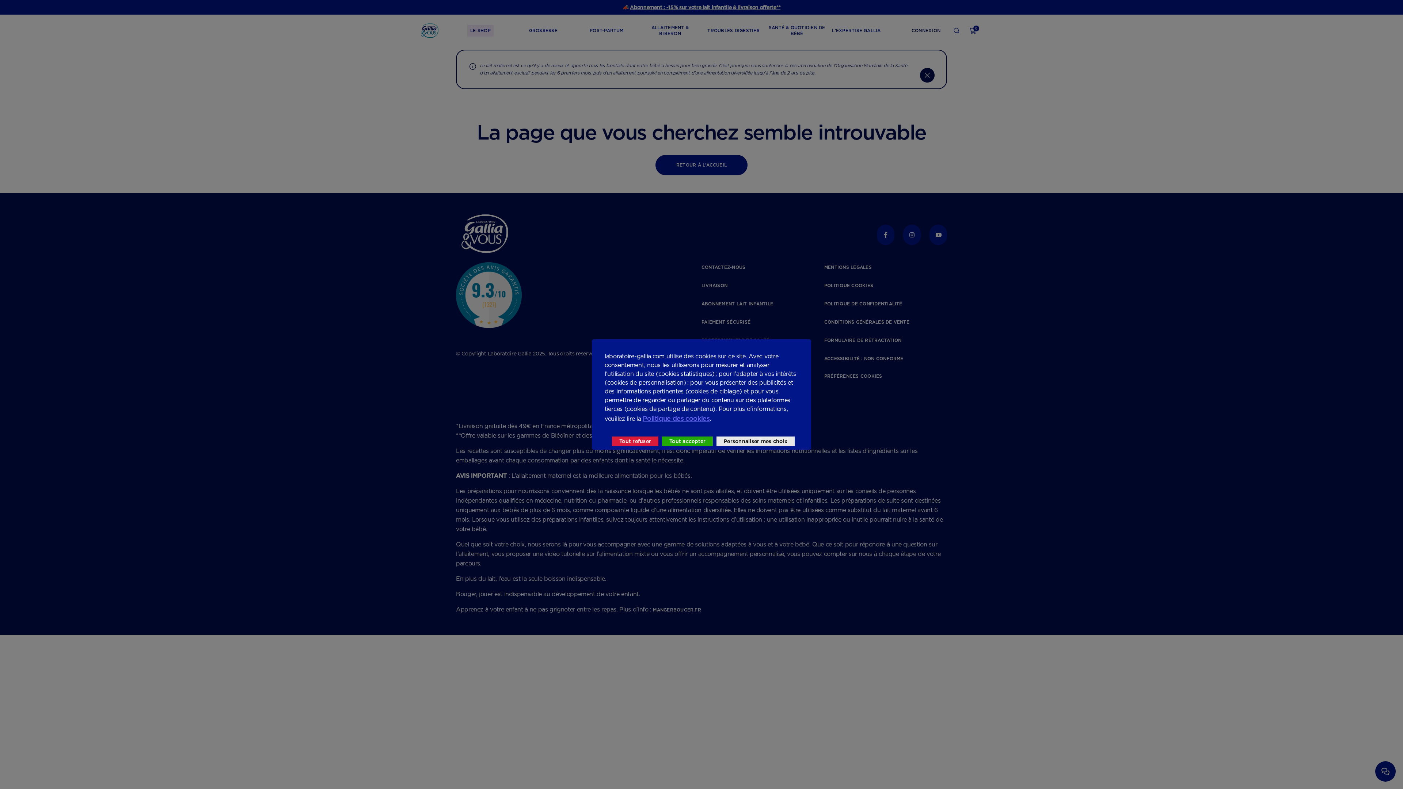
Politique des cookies (676, 418)
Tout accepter (687, 441)
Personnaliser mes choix (755, 441)
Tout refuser (635, 441)
